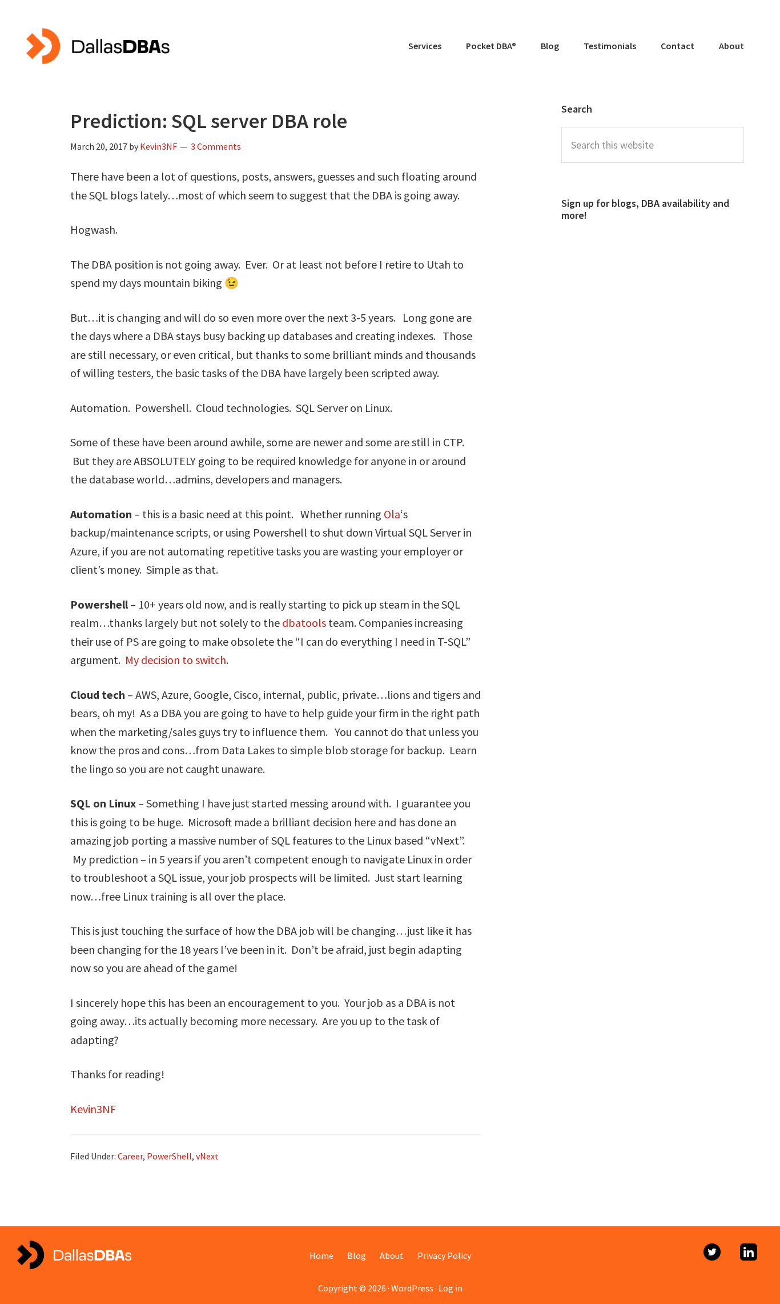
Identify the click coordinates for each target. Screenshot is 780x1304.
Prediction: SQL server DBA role (208, 121)
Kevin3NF (93, 1109)
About (392, 1255)
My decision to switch (175, 660)
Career (130, 1156)
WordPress (412, 1288)
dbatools (304, 622)
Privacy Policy (444, 1255)
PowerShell (169, 1156)
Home (321, 1255)
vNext (207, 1156)
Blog (356, 1255)
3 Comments (216, 146)
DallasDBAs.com (97, 46)
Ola (392, 514)
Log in (451, 1288)
